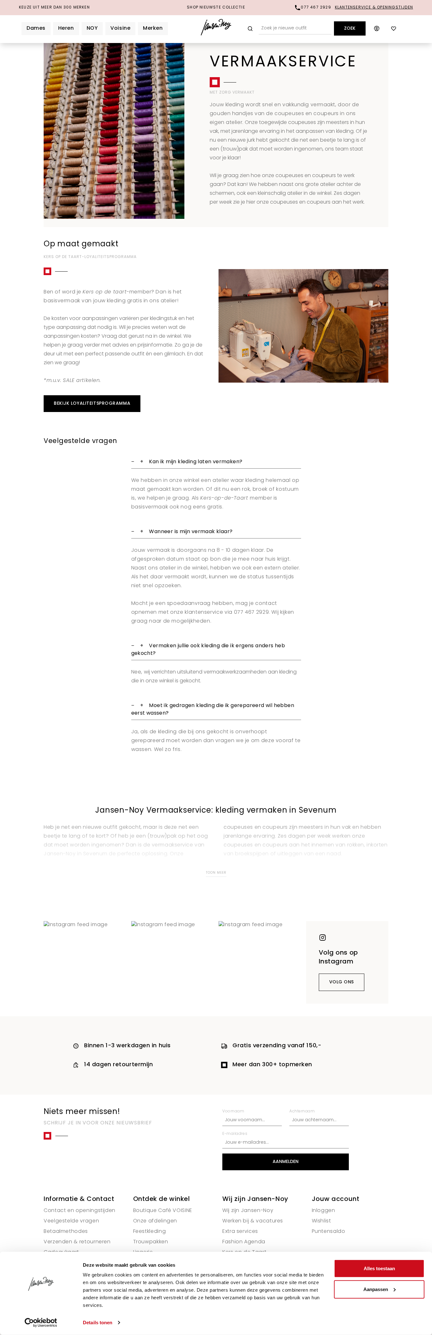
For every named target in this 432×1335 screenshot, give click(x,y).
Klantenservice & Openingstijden (374, 7)
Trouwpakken (150, 1242)
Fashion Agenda (243, 1242)
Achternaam (302, 1111)
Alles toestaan (379, 1268)
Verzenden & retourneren (77, 1242)
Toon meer (216, 873)
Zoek (349, 28)
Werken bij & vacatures (252, 1221)
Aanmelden (286, 1162)
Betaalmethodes (66, 1231)
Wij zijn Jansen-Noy (255, 1199)
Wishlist (321, 1221)
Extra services (240, 1231)
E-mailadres (234, 1134)
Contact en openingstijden (79, 1210)
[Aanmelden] (377, 28)
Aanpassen (375, 1289)
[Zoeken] (250, 28)
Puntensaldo (328, 1231)
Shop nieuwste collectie (216, 7)
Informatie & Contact (79, 1199)
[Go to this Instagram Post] (85, 962)
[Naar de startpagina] (216, 28)
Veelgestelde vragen (71, 1221)
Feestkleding (149, 1231)
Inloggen (323, 1210)
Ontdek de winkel (161, 1199)
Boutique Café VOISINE (162, 1210)
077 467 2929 (316, 7)
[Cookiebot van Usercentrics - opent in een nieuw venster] (41, 1322)
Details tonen (97, 1322)
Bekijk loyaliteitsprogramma (92, 403)
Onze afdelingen (155, 1221)
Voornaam (233, 1111)
